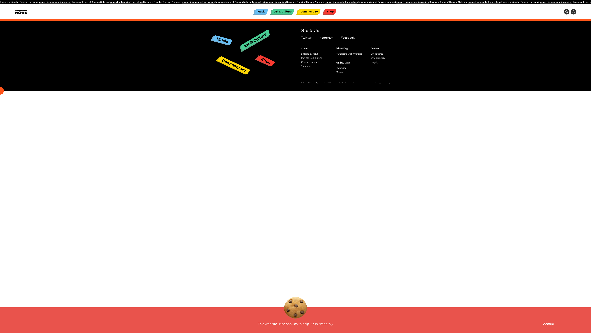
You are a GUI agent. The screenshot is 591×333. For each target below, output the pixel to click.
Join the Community (311, 57)
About (304, 48)
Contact (375, 48)
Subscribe (306, 66)
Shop (330, 11)
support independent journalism (55, 2)
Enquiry (375, 62)
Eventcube (341, 67)
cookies (292, 323)
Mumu (339, 72)
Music (261, 11)
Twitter (306, 37)
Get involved (377, 53)
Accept (548, 323)
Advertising (342, 48)
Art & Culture (282, 11)
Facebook (348, 37)
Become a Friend (309, 53)
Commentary (309, 11)
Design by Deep (382, 83)
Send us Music (378, 57)
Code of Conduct (310, 62)
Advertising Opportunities (349, 53)
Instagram (326, 37)
